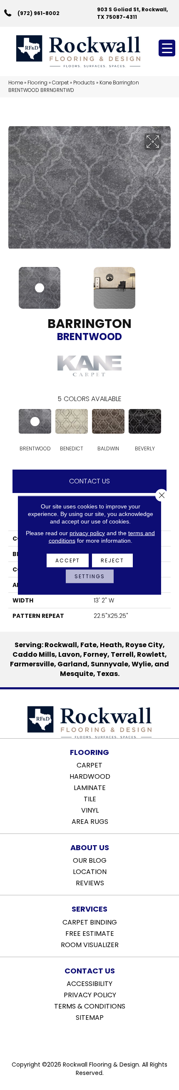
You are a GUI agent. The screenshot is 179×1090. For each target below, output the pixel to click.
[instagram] (96, 1039)
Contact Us (89, 481)
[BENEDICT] (71, 421)
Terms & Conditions (89, 1005)
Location (90, 871)
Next (166, 283)
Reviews (90, 882)
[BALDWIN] (108, 421)
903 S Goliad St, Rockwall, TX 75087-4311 (132, 13)
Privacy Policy (90, 994)
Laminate (90, 787)
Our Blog (90, 860)
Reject (112, 560)
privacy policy (87, 532)
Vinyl (90, 809)
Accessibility (89, 983)
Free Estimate (89, 933)
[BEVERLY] (145, 421)
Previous (12, 283)
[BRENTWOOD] (35, 421)
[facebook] (81, 1039)
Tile (90, 798)
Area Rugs (90, 821)
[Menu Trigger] (167, 48)
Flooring (37, 82)
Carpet (60, 82)
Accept (67, 560)
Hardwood (90, 776)
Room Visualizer (90, 944)
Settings (90, 575)
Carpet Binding (89, 921)
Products (84, 82)
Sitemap (90, 1017)
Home (15, 82)
